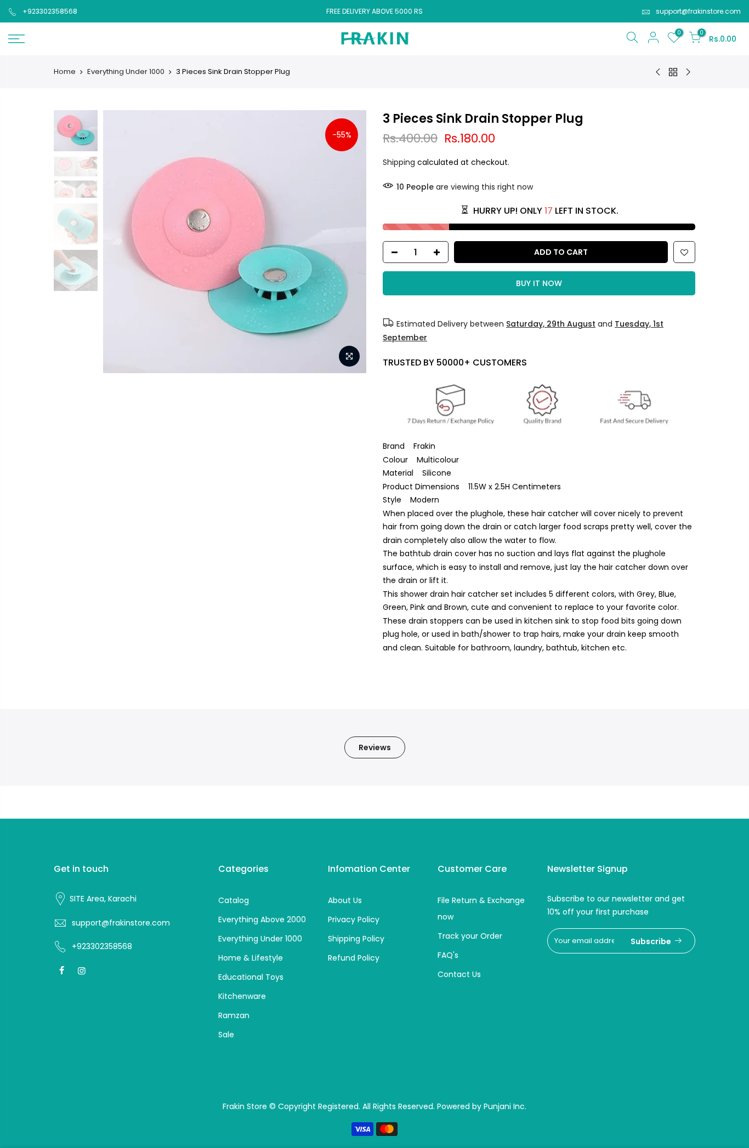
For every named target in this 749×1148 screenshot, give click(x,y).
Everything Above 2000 (262, 919)
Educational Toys (250, 977)
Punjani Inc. (505, 1106)
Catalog (233, 900)
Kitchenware (242, 996)
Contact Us (459, 974)
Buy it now (539, 283)
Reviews (375, 747)
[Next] (347, 241)
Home (65, 72)
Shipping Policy (356, 938)
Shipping (399, 162)
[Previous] (122, 241)
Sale (226, 1034)
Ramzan (233, 1015)
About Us (345, 900)
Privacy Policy (353, 919)
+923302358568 (49, 11)
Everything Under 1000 (125, 72)
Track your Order (470, 935)
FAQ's (448, 955)
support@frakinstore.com (698, 11)
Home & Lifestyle (250, 957)
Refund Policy (353, 957)
